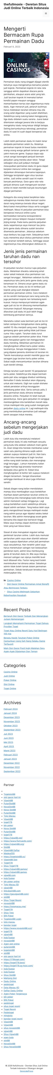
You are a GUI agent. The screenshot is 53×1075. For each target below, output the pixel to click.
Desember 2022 (12, 763)
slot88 (7, 897)
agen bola (9, 1037)
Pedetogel (9, 1012)
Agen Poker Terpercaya (15, 994)
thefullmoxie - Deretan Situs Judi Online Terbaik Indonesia (26, 6)
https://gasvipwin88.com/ (16, 894)
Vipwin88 (8, 800)
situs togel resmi (12, 1006)
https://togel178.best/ (14, 962)
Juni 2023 (9, 738)
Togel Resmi (10, 1009)
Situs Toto (9, 913)
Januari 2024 (10, 713)
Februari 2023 (11, 755)
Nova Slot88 (10, 810)
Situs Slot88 (10, 975)
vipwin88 (8, 888)
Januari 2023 (10, 759)
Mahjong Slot (10, 978)
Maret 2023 (9, 750)
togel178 (8, 822)
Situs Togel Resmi (12, 900)
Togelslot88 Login (12, 919)
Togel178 (8, 863)
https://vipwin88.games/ (16, 869)
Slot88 (7, 847)
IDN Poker (9, 916)
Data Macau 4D (11, 987)
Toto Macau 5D (11, 884)
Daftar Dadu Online (13, 990)
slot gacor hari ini (12, 797)
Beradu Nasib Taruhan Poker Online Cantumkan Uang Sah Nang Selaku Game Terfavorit (24, 641)
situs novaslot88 (12, 1028)
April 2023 (9, 746)
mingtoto (8, 1015)
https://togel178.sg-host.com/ (18, 965)
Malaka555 (9, 853)
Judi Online (9, 676)
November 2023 (12, 721)
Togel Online (10, 688)
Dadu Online (10, 981)
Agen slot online (12, 944)
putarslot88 (9, 947)
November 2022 (12, 767)
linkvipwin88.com (12, 891)
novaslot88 (9, 903)
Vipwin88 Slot (10, 859)
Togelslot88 (9, 794)
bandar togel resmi (13, 1019)
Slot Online (9, 684)
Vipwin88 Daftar (12, 850)
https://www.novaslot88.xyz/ (18, 928)
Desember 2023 (12, 717)
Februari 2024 (11, 709)
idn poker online (11, 881)
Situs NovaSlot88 (12, 1047)
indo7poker (9, 878)
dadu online (19, 408)
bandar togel (10, 925)
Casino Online (14, 580)
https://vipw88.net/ (13, 838)
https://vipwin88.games (15, 872)
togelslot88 (9, 950)
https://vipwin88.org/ (14, 844)
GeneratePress (26, 1071)
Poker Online (10, 680)
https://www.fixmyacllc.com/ (18, 841)
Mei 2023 (8, 742)
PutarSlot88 (9, 803)
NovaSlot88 (9, 807)
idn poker (8, 825)
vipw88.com (10, 875)
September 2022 (12, 771)
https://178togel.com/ (14, 959)
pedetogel (9, 984)
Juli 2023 (8, 734)
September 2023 (12, 730)
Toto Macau (9, 816)
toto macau (9, 922)
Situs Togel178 (11, 866)
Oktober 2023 (11, 725)
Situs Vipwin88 (11, 1034)
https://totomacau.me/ (15, 906)
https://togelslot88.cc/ (14, 856)
